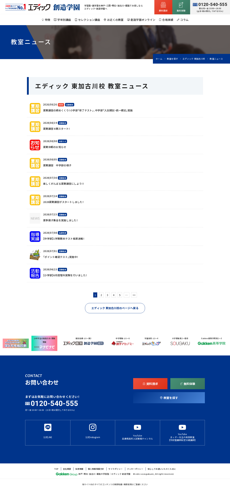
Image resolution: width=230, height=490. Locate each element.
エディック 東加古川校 (194, 58)
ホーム (159, 58)
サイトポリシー (115, 468)
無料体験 (181, 10)
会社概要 (67, 468)
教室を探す (172, 58)
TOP (56, 468)
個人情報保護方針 (96, 468)
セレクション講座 (89, 20)
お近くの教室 (115, 20)
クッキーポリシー (135, 468)
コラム (184, 20)
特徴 (47, 20)
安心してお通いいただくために (162, 468)
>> (134, 295)
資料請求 (163, 10)
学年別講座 (64, 20)
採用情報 (79, 468)
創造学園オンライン (143, 20)
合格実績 (167, 20)
